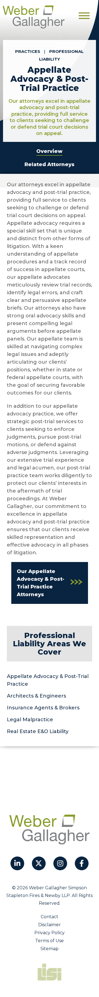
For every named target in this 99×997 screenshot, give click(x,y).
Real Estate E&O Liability (37, 731)
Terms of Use (49, 940)
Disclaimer (49, 924)
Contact (49, 916)
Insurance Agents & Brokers (43, 708)
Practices (27, 51)
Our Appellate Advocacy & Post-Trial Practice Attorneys (40, 583)
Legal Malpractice (30, 720)
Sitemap (49, 948)
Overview (49, 151)
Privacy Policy (49, 932)
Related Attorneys (49, 164)
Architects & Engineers (36, 696)
